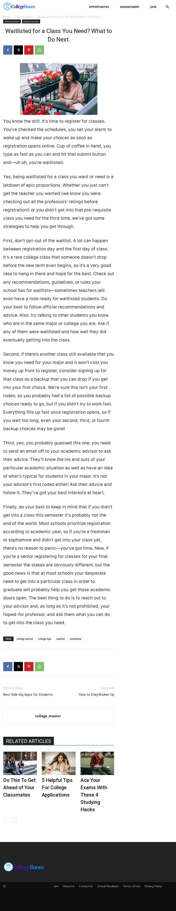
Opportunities (99, 6)
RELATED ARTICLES (28, 741)
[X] (18, 50)
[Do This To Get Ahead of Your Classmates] (20, 763)
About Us (69, 886)
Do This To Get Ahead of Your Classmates (19, 787)
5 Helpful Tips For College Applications (57, 787)
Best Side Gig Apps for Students (28, 694)
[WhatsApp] (39, 50)
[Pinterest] (28, 50)
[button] (167, 7)
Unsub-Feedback (108, 886)
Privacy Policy (153, 886)
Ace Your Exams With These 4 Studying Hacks (93, 794)
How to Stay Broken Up (96, 694)
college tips (44, 638)
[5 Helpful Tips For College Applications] (58, 763)
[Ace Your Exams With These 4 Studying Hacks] (97, 763)
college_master (48, 716)
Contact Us (86, 886)
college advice (24, 638)
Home (7, 17)
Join (153, 6)
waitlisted (75, 638)
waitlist (60, 638)
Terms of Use (131, 886)
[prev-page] (6, 820)
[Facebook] (7, 50)
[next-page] (13, 820)
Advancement (129, 6)
